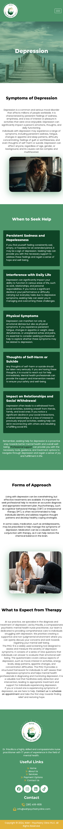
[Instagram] (27, 789)
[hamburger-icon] (58, 11)
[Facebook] (19, 789)
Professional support (21, 447)
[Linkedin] (36, 789)
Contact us (42, 691)
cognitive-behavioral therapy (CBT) (24, 508)
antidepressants (50, 523)
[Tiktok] (44, 789)
